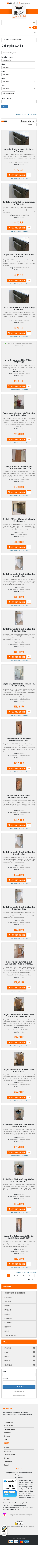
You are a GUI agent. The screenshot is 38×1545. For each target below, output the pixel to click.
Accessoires (7, 1297)
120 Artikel (22, 371)
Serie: (3, 71)
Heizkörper (7, 1327)
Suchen (4, 106)
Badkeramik (7, 1310)
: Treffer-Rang (27, 121)
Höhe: (3, 64)
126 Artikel (22, 697)
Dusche (19, 1352)
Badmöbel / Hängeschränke (21, 479)
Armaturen (7, 1301)
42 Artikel (21, 753)
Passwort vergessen (19, 1392)
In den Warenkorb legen (17, 175)
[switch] (4, 1534)
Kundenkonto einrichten (19, 1395)
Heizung (6, 1331)
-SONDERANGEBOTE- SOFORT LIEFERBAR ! (14, 1293)
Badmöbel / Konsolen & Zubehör (21, 373)
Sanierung (19, 1361)
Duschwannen (8, 1323)
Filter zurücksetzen (9, 93)
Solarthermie (19, 1365)
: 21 (31, 124)
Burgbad (22, 164)
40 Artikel (21, 1027)
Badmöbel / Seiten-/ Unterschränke (21, 975)
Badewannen (7, 1306)
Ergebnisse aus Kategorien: (9, 53)
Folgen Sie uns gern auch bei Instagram (21, 1515)
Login (4, 1371)
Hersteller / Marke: (7, 57)
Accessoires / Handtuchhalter (21, 162)
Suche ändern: (6, 98)
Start (7, 40)
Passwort (5, 1379)
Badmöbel (7, 1314)
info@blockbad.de (25, 3)
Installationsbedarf (10, 1335)
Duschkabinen (8, 1318)
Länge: (3, 78)
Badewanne (19, 1348)
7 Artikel (22, 532)
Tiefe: (3, 85)
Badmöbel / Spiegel (21, 534)
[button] (29, 175)
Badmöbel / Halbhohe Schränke (21, 589)
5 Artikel (22, 587)
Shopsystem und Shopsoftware (12, 1527)
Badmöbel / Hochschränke (21, 1251)
